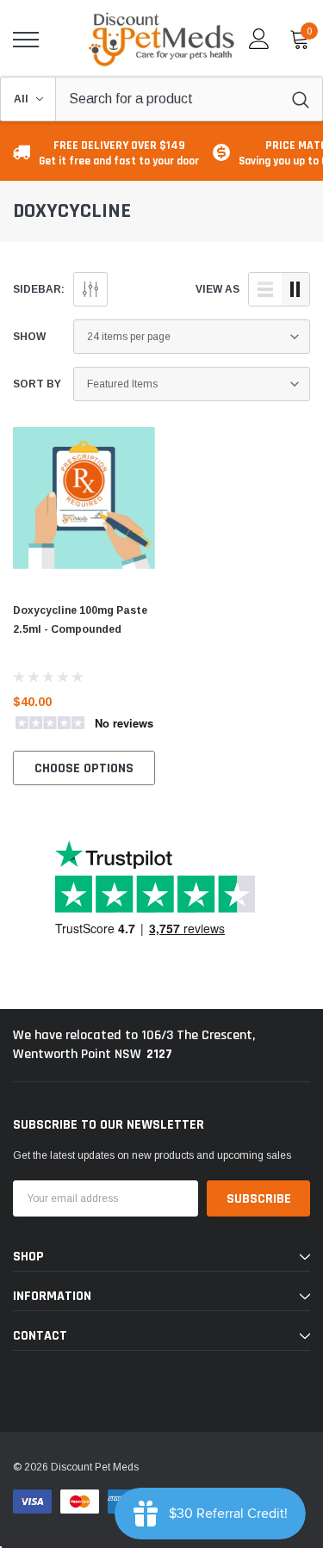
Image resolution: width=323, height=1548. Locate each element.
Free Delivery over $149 (119, 153)
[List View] (265, 289)
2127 (159, 1054)
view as (217, 289)
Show (29, 337)
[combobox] (189, 99)
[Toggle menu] (26, 40)
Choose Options (84, 768)
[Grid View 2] (295, 289)
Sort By (37, 384)
